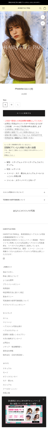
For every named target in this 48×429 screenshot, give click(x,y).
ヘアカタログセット (10, 330)
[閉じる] (43, 399)
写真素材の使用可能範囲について (14, 200)
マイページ (7, 322)
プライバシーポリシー (11, 284)
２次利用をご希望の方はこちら (17, 129)
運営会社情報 (8, 351)
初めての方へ (8, 272)
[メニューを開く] (3, 8)
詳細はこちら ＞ (9, 155)
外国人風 (6, 393)
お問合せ (6, 343)
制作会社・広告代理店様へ (13, 355)
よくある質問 (8, 280)
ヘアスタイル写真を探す (12, 326)
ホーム (5, 318)
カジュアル (7, 385)
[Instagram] (4, 258)
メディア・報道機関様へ (12, 347)
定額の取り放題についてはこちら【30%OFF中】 (24, 135)
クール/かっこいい (10, 389)
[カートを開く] (45, 8)
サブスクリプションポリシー (14, 305)
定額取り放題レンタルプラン (14, 334)
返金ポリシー (8, 297)
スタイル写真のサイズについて (13, 192)
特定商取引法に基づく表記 (13, 292)
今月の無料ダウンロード (12, 339)
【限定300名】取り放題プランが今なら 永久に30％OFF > (24, 2)
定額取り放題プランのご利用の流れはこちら (22, 132)
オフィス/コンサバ (10, 377)
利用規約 (8, 138)
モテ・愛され (8, 381)
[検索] (40, 8)
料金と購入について (10, 276)
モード (5, 372)
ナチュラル (7, 368)
